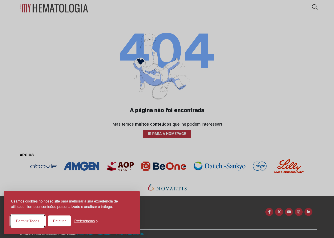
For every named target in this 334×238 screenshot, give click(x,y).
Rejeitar (59, 220)
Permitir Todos (27, 220)
